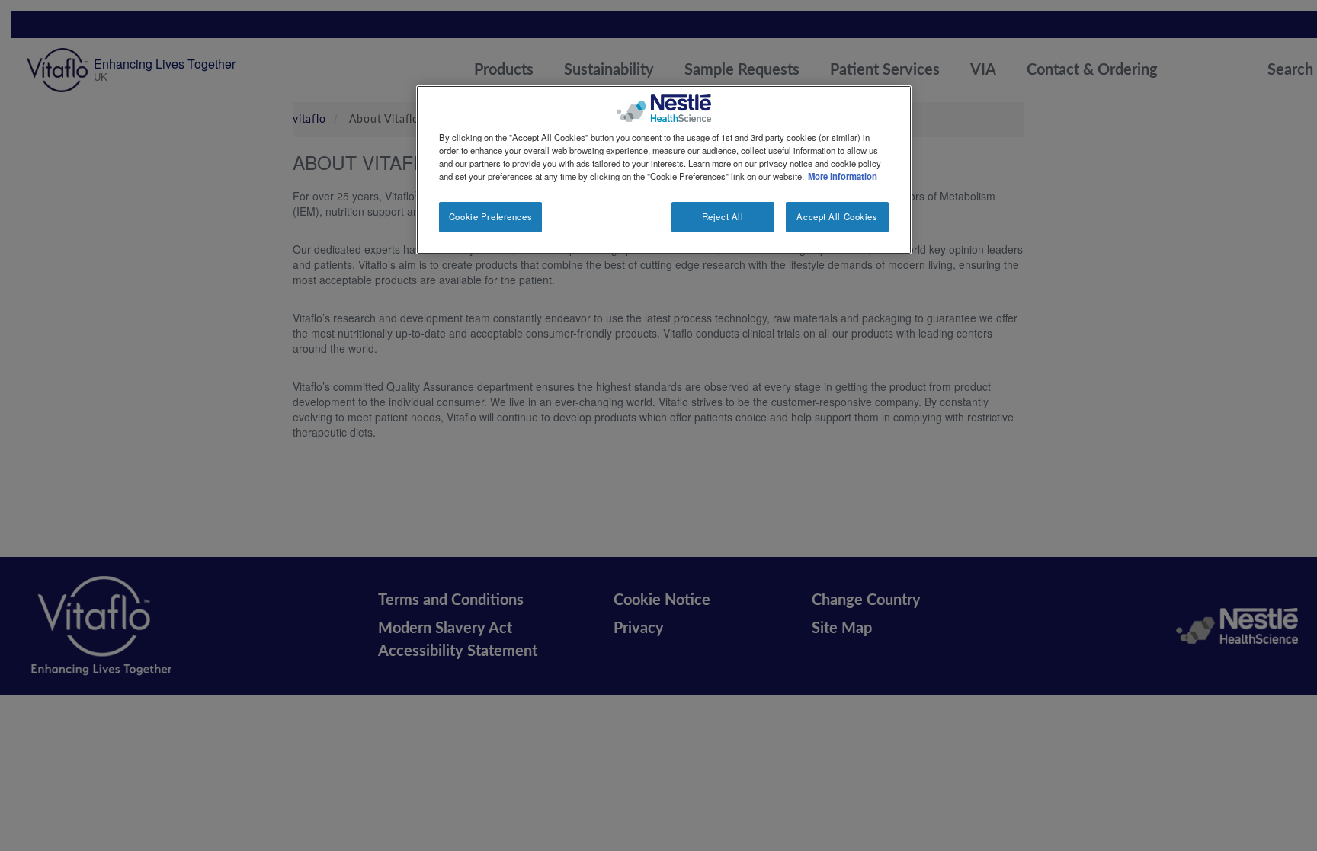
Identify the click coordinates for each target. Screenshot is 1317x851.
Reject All (723, 216)
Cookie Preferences (490, 216)
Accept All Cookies (836, 216)
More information (842, 176)
